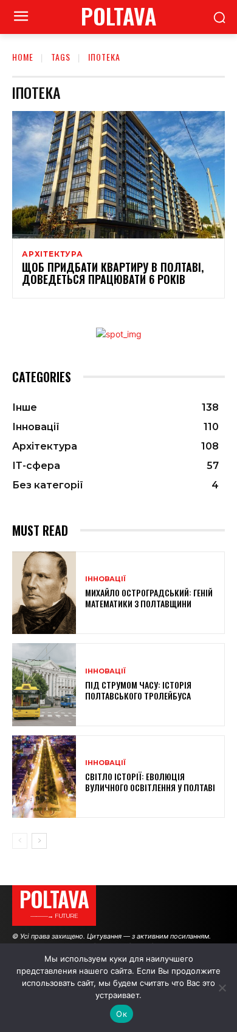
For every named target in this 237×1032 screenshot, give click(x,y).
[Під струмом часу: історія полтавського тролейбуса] (44, 684)
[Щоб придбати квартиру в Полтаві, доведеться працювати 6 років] (118, 174)
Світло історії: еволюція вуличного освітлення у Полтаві (150, 782)
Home (22, 56)
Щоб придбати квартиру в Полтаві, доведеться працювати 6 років (113, 273)
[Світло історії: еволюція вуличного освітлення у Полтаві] (44, 776)
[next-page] (39, 841)
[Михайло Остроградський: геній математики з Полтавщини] (44, 593)
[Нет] (222, 988)
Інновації (105, 579)
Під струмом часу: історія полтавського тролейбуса (138, 690)
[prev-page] (19, 841)
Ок (121, 1014)
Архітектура (52, 254)
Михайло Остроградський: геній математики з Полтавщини (149, 598)
